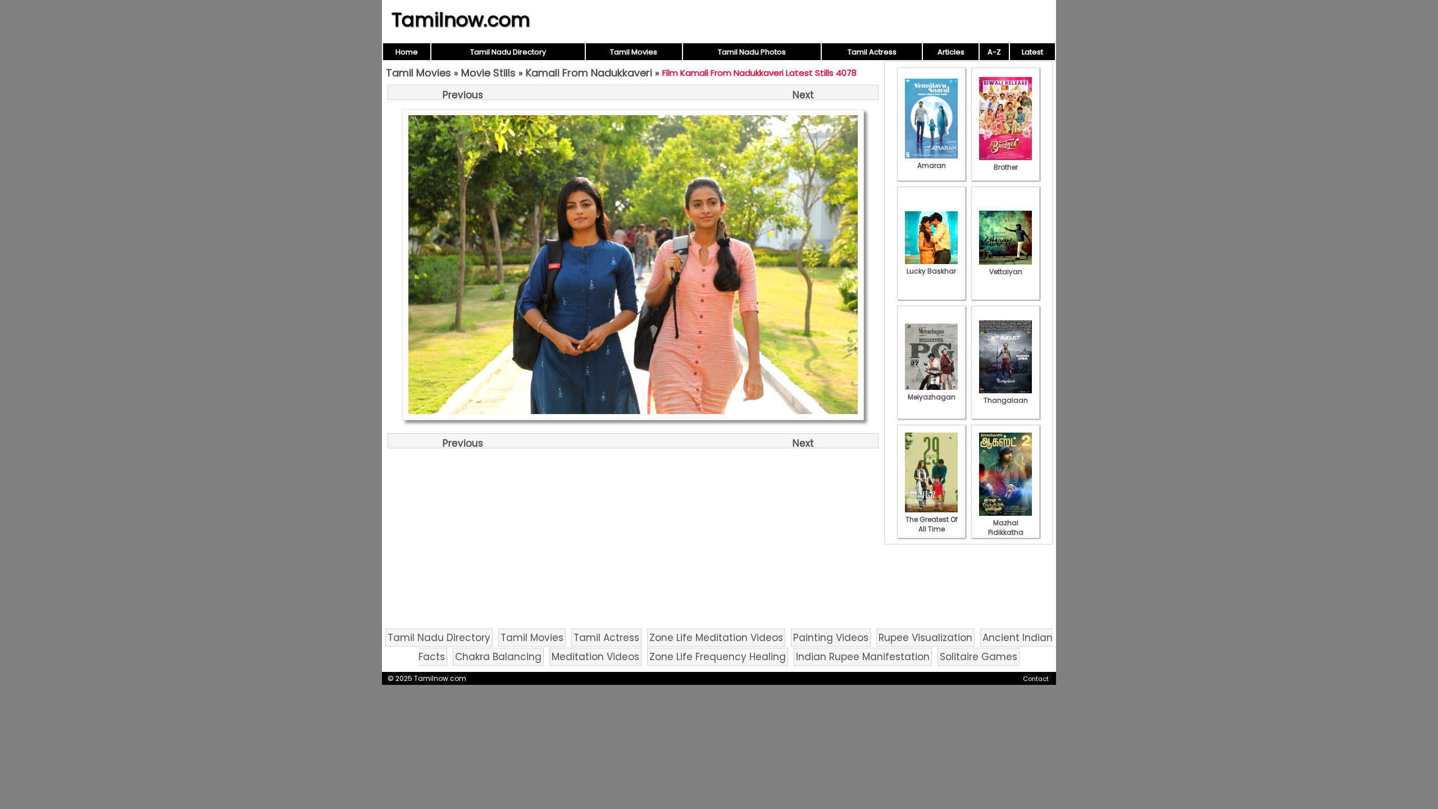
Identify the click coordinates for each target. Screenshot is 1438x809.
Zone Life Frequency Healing (717, 656)
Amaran (931, 165)
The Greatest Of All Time (931, 524)
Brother (1006, 167)
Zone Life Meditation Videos (716, 637)
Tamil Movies (633, 52)
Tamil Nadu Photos (752, 52)
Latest (1032, 52)
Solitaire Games (978, 656)
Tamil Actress (872, 52)
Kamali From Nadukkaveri (589, 73)
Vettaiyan (1005, 271)
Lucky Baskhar (931, 271)
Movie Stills (488, 73)
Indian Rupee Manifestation (863, 656)
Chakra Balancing (498, 656)
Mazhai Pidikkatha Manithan (1005, 532)
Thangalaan (1006, 400)
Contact (1036, 678)
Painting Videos (830, 637)
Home (406, 52)
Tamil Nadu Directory (508, 52)
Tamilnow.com (461, 19)
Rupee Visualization (925, 637)
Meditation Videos (595, 656)
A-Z (994, 52)
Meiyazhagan (931, 397)
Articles (951, 52)
